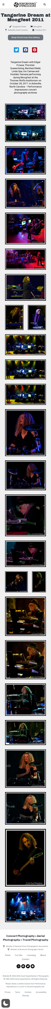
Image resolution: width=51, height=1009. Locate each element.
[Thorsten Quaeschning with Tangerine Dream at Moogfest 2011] (25, 287)
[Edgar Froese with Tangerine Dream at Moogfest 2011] (37, 317)
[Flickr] (33, 966)
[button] (25, 37)
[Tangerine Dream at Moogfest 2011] (25, 112)
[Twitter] (28, 966)
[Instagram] (19, 966)
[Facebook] (23, 966)
